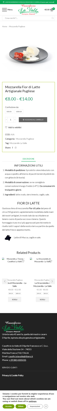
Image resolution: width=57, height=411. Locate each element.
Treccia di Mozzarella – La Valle (14, 284)
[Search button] (53, 18)
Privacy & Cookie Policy (13, 375)
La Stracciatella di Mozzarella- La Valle (42, 284)
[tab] (28, 158)
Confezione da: (12, 107)
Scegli (14, 299)
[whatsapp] (15, 148)
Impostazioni (35, 406)
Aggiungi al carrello (34, 120)
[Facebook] (12, 148)
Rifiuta (20, 406)
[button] (3, 2)
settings (32, 401)
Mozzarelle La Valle (18, 143)
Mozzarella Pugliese (17, 26)
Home (4, 26)
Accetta (8, 406)
